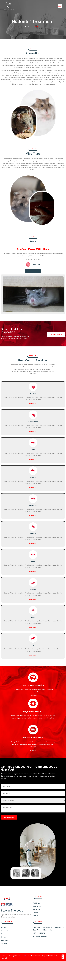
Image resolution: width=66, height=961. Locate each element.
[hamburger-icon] (60, 6)
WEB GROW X (23, 956)
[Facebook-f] (63, 956)
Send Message (9, 817)
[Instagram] (63, 958)
